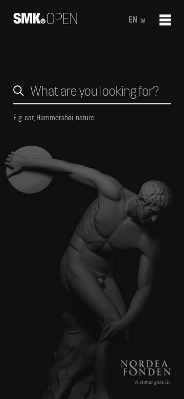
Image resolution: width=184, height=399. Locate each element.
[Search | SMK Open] (45, 20)
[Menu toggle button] (165, 20)
